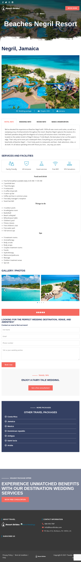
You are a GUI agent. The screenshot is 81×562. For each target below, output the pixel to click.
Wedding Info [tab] (25, 122)
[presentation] (5, 289)
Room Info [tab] (41, 122)
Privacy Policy (8, 555)
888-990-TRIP (49, 524)
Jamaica (11, 421)
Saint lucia (12, 441)
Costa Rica (12, 417)
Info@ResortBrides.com (53, 527)
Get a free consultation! (41, 388)
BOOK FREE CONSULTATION (15, 499)
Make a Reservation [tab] (60, 122)
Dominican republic (16, 431)
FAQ (4, 558)
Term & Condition (21, 555)
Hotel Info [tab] (9, 122)
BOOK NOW (72, 8)
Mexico (10, 426)
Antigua (11, 436)
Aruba (10, 445)
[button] (40, 14)
